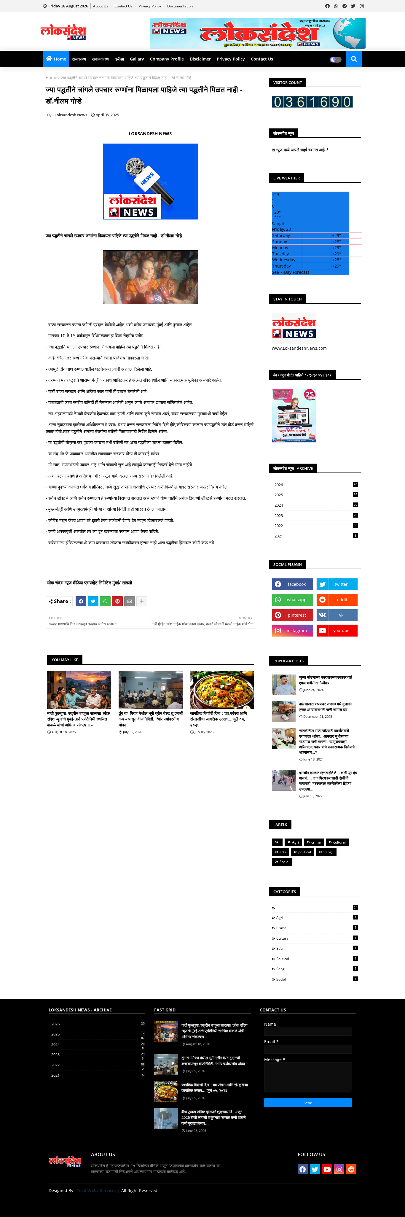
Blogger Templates (90, 1203)
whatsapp (297, 599)
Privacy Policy (150, 6)
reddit (341, 599)
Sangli (328, 852)
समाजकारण (100, 59)
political (304, 852)
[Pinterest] (117, 601)
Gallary (137, 59)
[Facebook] (81, 601)
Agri (295, 842)
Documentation (180, 6)
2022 (316, 526)
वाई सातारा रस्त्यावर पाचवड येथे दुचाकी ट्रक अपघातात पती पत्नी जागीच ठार (325, 706)
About (296, 1205)
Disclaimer (200, 59)
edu (283, 852)
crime (316, 842)
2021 (315, 536)
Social (284, 861)
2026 (316, 484)
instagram (297, 630)
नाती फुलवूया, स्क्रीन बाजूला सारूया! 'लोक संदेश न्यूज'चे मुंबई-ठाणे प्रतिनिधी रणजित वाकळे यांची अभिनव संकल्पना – (78, 719)
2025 (316, 495)
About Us (101, 6)
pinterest (297, 615)
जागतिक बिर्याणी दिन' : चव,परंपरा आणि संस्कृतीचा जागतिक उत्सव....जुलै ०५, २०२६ (218, 719)
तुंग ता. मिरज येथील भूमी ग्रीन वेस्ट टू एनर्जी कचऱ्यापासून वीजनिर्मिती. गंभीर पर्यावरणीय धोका (151, 719)
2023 (316, 516)
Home (60, 59)
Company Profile (167, 59)
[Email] (129, 601)
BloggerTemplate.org (164, 1203)
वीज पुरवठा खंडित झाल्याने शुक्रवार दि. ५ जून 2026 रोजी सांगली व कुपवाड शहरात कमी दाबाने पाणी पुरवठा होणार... (213, 1117)
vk (341, 615)
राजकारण (79, 59)
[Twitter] (93, 601)
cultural (339, 842)
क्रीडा (119, 59)
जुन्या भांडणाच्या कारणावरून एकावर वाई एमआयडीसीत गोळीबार (325, 679)
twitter (341, 584)
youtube (341, 630)
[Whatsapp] (105, 601)
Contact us (123, 6)
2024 (316, 505)
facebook (297, 584)
